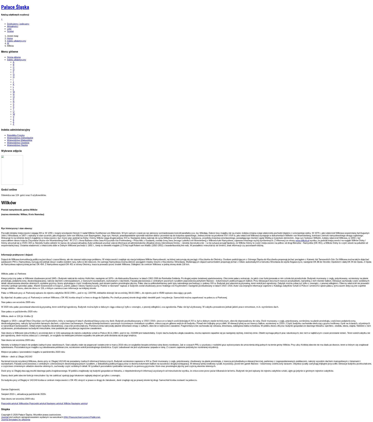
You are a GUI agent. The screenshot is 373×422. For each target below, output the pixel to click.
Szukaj (10, 31)
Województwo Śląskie (17, 145)
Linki (9, 29)
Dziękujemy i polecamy (18, 24)
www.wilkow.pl (302, 240)
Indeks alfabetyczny (16, 59)
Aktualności (12, 26)
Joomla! (5, 417)
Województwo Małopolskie (19, 140)
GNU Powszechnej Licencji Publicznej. (82, 417)
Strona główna (14, 57)
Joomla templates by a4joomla (15, 419)
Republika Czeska (15, 135)
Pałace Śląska (15, 7)
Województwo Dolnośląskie (20, 137)
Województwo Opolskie (18, 142)
